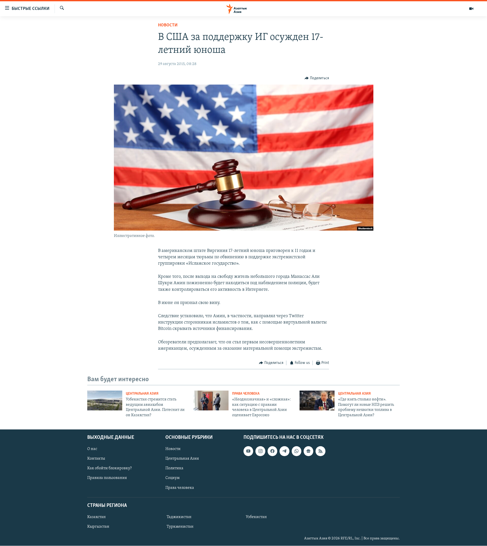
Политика (174, 468)
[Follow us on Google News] (308, 451)
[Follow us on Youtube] (248, 451)
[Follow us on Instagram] (260, 451)
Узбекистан (256, 517)
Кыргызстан (98, 527)
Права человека (245, 394)
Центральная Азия (142, 394)
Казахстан (96, 517)
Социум (172, 478)
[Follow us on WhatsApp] (296, 451)
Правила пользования (107, 478)
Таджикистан (179, 517)
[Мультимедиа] (471, 8)
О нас (92, 449)
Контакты (96, 459)
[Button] (317, 78)
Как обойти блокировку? (109, 468)
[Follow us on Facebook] (272, 451)
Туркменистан (180, 527)
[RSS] (320, 451)
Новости (168, 25)
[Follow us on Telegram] (284, 451)
